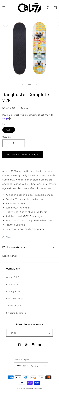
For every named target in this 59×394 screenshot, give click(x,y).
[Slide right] (36, 84)
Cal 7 (25, 388)
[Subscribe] (49, 333)
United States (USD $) (28, 365)
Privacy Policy (14, 291)
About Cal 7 (12, 277)
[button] (3, 7)
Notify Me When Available (23, 154)
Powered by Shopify (34, 388)
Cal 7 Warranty (14, 298)
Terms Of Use (13, 305)
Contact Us (12, 284)
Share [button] (9, 237)
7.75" (9, 129)
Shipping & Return (16, 312)
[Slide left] (22, 84)
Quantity (6, 137)
